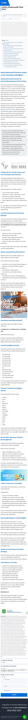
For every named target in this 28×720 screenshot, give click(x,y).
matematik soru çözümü (7, 646)
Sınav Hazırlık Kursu (16, 642)
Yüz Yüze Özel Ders (5, 639)
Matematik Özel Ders (17, 619)
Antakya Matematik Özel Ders (8, 623)
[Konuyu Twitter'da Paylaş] (17, 18)
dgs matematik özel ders (18, 626)
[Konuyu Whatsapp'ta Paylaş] (18, 18)
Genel (13, 14)
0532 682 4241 (14, 711)
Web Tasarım (8, 717)
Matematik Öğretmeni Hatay (8, 650)
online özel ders (15, 639)
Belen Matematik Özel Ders (13, 620)
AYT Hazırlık (8, 649)
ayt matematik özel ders (19, 622)
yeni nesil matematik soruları (19, 653)
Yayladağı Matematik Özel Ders (11, 625)
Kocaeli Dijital (14, 717)
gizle (7, 40)
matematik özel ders (10, 109)
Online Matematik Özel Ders (8, 647)
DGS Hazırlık (6, 632)
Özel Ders (10, 14)
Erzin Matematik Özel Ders (9, 635)
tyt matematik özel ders (18, 617)
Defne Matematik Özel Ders (8, 655)
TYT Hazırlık (23, 645)
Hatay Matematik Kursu (10, 643)
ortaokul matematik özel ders (17, 632)
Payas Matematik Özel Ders (13, 645)
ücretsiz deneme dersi (17, 640)
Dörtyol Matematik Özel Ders (13, 616)
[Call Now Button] (25, 717)
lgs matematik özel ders (18, 649)
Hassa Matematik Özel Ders (7, 627)
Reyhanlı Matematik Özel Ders (10, 652)
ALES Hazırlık (20, 635)
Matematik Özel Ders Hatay (7, 633)
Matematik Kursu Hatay (19, 646)
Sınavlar (5, 14)
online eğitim (6, 637)
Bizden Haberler (19, 14)
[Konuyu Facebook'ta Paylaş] (15, 18)
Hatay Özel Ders (16, 629)
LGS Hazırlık (17, 627)
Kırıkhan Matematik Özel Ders (17, 637)
